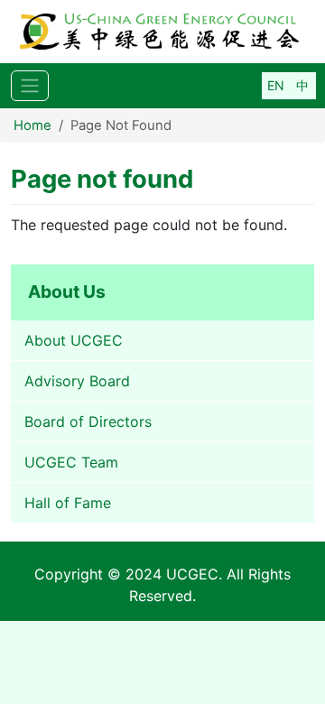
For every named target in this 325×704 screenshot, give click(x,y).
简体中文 (302, 85)
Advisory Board (77, 381)
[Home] (162, 31)
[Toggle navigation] (30, 86)
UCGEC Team (71, 462)
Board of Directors (88, 421)
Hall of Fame (67, 503)
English (275, 85)
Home (32, 125)
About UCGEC (73, 340)
